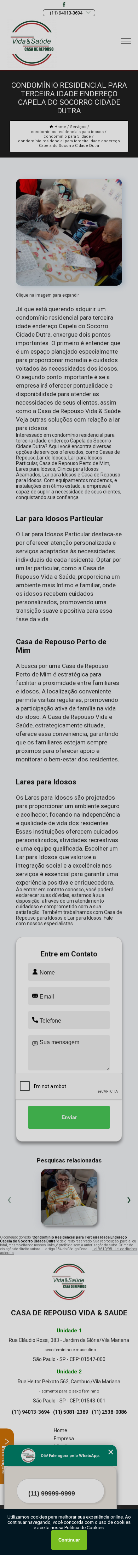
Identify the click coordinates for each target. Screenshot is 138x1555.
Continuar (69, 1540)
